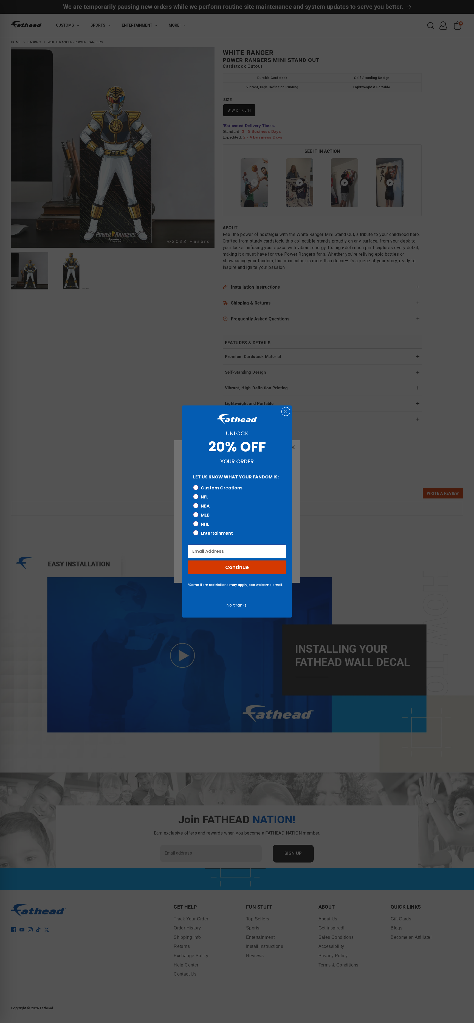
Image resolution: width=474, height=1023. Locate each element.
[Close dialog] (286, 411)
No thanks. (237, 605)
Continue (237, 567)
